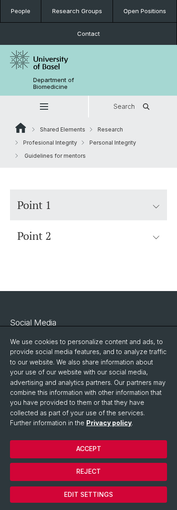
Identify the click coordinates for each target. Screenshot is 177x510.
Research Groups (77, 11)
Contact (88, 33)
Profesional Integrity (50, 142)
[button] (44, 106)
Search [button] (124, 106)
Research (110, 129)
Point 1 (34, 205)
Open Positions (144, 11)
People (20, 11)
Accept (88, 448)
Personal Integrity (112, 142)
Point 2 (34, 235)
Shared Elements (62, 129)
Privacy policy (109, 423)
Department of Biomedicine (53, 83)
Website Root (20, 128)
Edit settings (88, 494)
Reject (88, 471)
